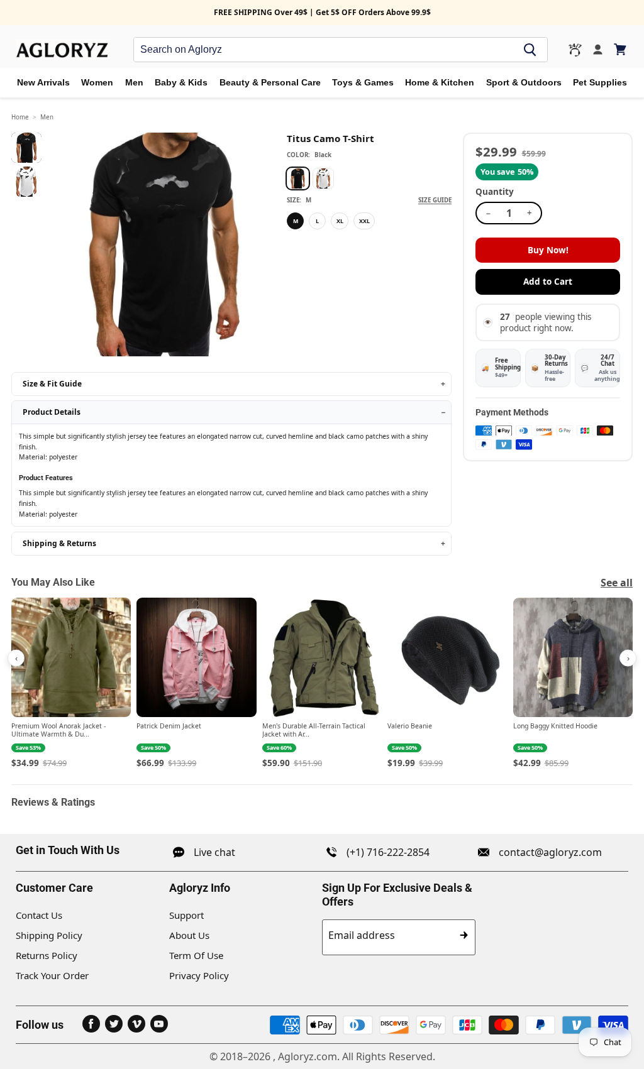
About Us (189, 935)
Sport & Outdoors (524, 82)
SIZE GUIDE (435, 200)
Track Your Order (52, 975)
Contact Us (39, 915)
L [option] (317, 221)
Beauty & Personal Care (270, 82)
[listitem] (71, 683)
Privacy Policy (199, 975)
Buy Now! (548, 250)
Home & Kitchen (439, 82)
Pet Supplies (600, 82)
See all (617, 582)
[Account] (597, 49)
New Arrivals (43, 82)
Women (97, 82)
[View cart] (621, 49)
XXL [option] (364, 221)
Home (20, 117)
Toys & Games (363, 82)
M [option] (295, 221)
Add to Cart (547, 281)
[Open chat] (575, 49)
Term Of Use (196, 955)
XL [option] (339, 221)
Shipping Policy (49, 935)
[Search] (530, 50)
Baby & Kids (181, 82)
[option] (298, 179)
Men (134, 82)
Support (186, 915)
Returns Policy (46, 955)
